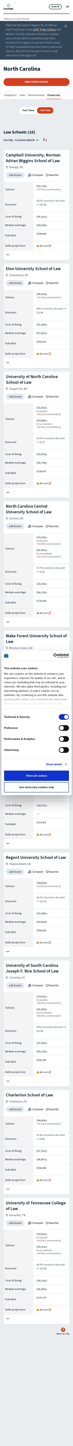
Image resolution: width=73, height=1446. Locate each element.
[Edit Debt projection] (50, 246)
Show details (54, 764)
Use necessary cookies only (36, 787)
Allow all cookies (36, 775)
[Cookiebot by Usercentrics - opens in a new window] (53, 655)
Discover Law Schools (17, 19)
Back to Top (63, 1334)
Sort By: (8, 140)
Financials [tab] (53, 95)
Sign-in (55, 6)
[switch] (64, 728)
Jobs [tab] (22, 95)
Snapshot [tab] (10, 95)
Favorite (53, 175)
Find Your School (36, 82)
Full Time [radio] (45, 110)
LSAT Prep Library (44, 29)
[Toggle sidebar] (67, 6)
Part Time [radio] (28, 110)
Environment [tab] (36, 95)
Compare (37, 175)
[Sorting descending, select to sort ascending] (45, 140)
